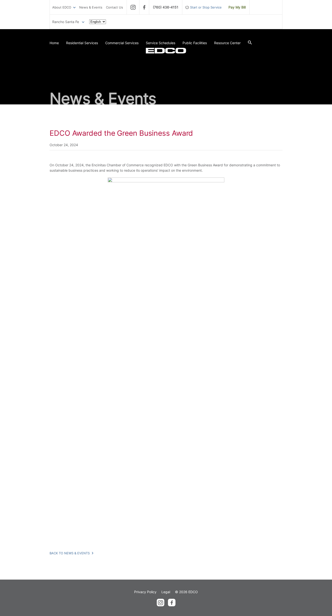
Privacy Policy (145, 592)
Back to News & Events (70, 553)
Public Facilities (195, 43)
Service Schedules (160, 43)
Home (54, 43)
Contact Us (114, 7)
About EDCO (61, 7)
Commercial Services (122, 43)
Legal (165, 592)
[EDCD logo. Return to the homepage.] (166, 50)
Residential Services (82, 43)
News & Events (90, 7)
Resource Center (227, 43)
